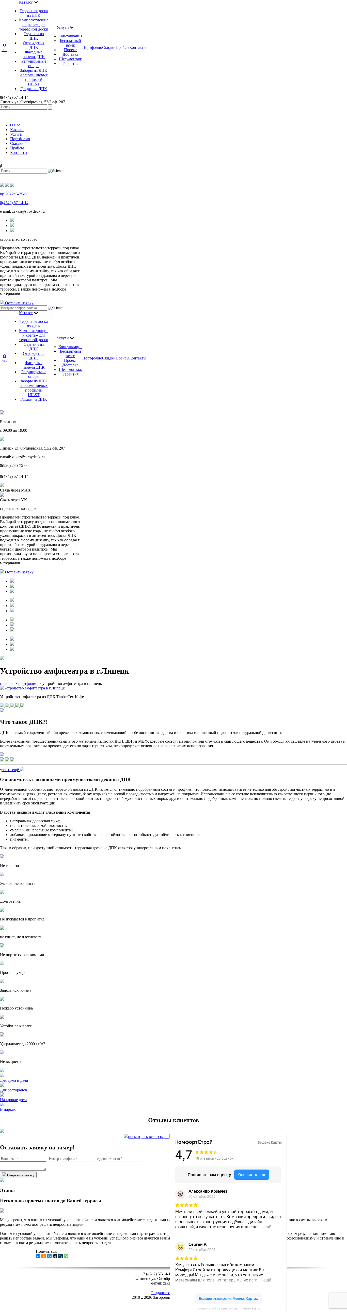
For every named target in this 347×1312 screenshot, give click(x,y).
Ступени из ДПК (34, 36)
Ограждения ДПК (33, 45)
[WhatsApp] (66, 1256)
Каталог (26, 2)
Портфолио (92, 47)
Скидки (109, 47)
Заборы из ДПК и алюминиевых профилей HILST (34, 77)
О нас (4, 47)
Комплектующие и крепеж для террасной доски (33, 24)
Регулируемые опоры (33, 63)
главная (6, 683)
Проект (70, 50)
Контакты (137, 47)
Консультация (70, 36)
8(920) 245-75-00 (14, 194)
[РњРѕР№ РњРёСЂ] (49, 1256)
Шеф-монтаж (70, 59)
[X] (55, 1256)
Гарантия (70, 63)
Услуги (63, 27)
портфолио (27, 683)
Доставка (70, 54)
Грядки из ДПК (33, 88)
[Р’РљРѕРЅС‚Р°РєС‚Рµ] (38, 1256)
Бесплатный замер (70, 42)
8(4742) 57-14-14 (14, 202)
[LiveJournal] (60, 1256)
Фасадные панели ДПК (34, 54)
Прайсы (122, 47)
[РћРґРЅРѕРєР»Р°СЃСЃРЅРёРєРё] (43, 1256)
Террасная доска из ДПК (34, 13)
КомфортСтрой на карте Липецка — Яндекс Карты (228, 1308)
